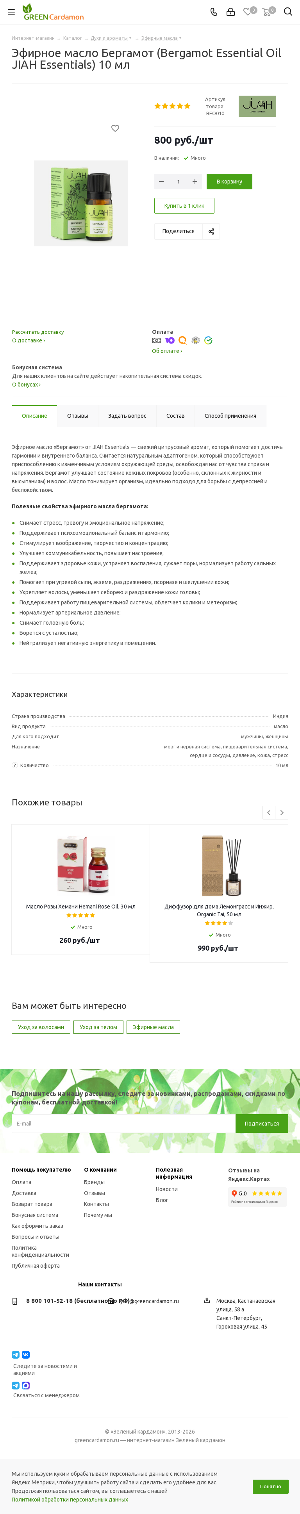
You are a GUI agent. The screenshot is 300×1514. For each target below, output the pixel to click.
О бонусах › (26, 384)
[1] (158, 106)
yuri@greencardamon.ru (149, 1301)
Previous (269, 813)
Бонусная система (35, 1215)
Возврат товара (32, 1204)
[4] (180, 106)
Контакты (96, 1204)
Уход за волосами (41, 1027)
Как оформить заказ (37, 1226)
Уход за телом (98, 1027)
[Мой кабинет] (231, 12)
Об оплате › (167, 351)
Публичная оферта (36, 1266)
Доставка (24, 1193)
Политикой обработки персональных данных (70, 1499)
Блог (162, 1200)
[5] (187, 106)
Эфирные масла (153, 1027)
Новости (167, 1189)
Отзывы (94, 1193)
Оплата (21, 1182)
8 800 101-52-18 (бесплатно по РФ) (78, 1300)
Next (281, 813)
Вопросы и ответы (35, 1237)
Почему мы (98, 1215)
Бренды (94, 1182)
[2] (165, 106)
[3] (173, 106)
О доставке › (28, 340)
